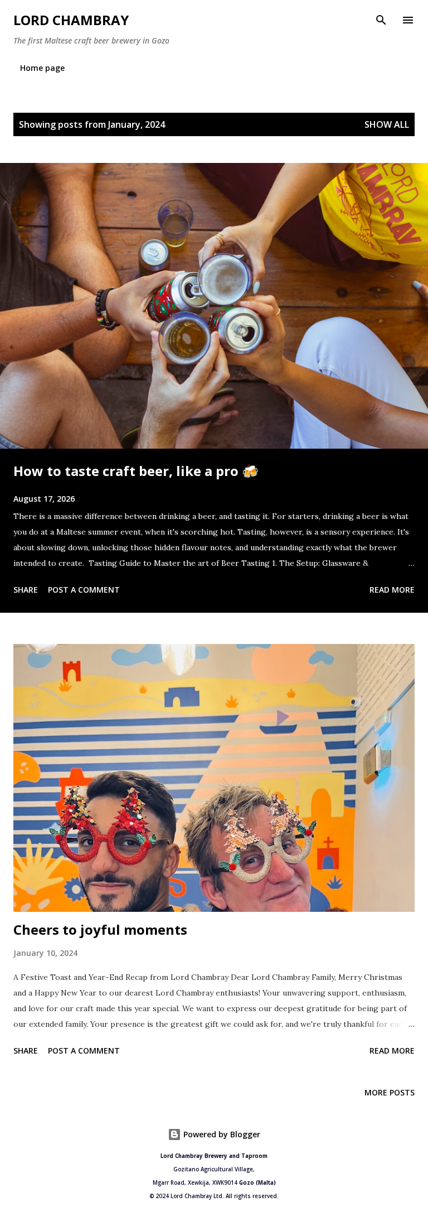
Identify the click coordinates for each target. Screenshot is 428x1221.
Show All (386, 124)
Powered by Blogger (220, 1134)
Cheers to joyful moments (100, 929)
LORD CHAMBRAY (71, 20)
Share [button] (25, 589)
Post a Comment (84, 589)
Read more (392, 589)
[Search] (381, 20)
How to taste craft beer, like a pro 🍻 (136, 471)
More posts (389, 1092)
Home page (42, 68)
